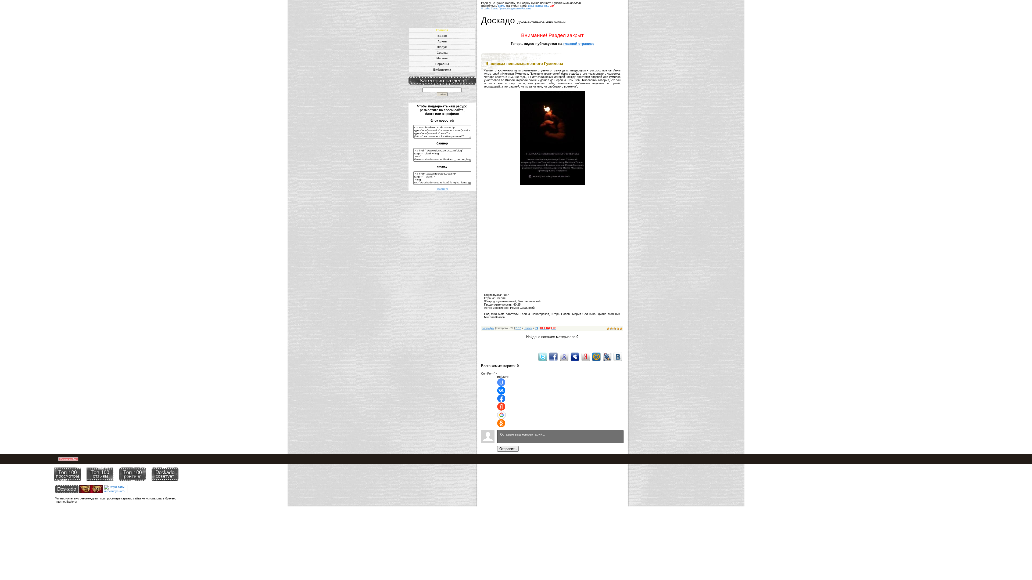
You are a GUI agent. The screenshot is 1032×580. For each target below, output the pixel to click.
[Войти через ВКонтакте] (501, 390)
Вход (531, 6)
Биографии (488, 328)
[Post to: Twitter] (542, 356)
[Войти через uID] (501, 382)
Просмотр (442, 188)
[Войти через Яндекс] (501, 407)
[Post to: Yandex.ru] (585, 356)
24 (536, 328)
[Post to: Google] (564, 356)
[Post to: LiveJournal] (607, 356)
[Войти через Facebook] (501, 398)
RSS (546, 6)
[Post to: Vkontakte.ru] (617, 356)
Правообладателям (510, 8)
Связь (494, 8)
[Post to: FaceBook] (553, 356)
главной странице (578, 44)
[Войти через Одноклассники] (501, 423)
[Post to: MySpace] (574, 356)
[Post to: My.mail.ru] (596, 356)
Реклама (526, 8)
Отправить (508, 449)
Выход (539, 6)
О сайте (485, 8)
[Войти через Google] (501, 415)
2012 (518, 328)
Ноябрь (528, 328)
